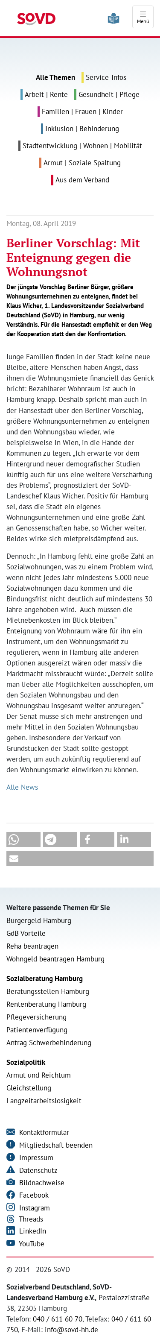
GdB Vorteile (26, 933)
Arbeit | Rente (46, 94)
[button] (23, 839)
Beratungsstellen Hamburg (47, 991)
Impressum (35, 1157)
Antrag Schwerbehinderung (48, 1042)
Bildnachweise (40, 1182)
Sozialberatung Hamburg (44, 978)
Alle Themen (55, 77)
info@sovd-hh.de (71, 1329)
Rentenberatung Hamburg (46, 1004)
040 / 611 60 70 (57, 1319)
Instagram (33, 1208)
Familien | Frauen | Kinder (82, 111)
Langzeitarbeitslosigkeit (43, 1100)
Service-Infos (106, 77)
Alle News (22, 787)
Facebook (33, 1195)
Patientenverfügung (36, 1029)
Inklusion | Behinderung (82, 128)
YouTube (30, 1243)
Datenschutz (37, 1170)
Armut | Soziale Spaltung (82, 162)
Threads (30, 1219)
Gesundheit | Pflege (109, 94)
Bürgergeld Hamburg (38, 920)
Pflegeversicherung (36, 1017)
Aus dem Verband (82, 180)
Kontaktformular (43, 1132)
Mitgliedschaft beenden (55, 1145)
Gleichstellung (28, 1088)
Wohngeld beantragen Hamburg (55, 959)
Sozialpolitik (25, 1062)
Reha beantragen (32, 946)
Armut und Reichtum (38, 1075)
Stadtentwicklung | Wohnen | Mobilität (82, 145)
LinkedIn (31, 1231)
